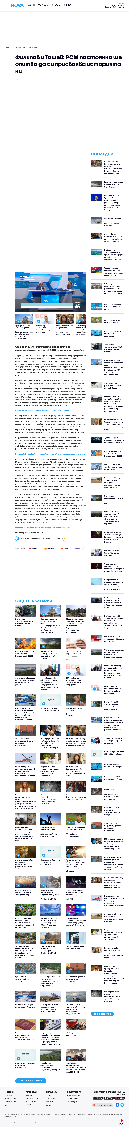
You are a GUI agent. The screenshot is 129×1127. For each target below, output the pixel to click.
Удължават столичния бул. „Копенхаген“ (22, 979)
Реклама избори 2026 (16, 1114)
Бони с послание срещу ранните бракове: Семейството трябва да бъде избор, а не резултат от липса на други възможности (25, 801)
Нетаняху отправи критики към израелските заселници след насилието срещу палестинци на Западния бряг (112, 202)
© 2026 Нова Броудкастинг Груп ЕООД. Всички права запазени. (21, 1122)
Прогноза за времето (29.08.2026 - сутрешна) (50, 862)
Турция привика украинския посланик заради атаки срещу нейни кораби (114, 271)
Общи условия (71, 1114)
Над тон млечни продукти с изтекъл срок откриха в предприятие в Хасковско (49, 771)
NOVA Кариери (72, 1098)
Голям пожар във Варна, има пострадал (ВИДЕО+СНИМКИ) (48, 949)
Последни (8, 1095)
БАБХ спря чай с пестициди (72, 1034)
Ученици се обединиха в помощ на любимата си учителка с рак (76, 797)
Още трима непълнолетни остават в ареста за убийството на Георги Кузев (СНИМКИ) (76, 1067)
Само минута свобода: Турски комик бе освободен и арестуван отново (114, 567)
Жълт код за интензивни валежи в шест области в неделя (49, 655)
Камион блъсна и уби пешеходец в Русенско (25, 1006)
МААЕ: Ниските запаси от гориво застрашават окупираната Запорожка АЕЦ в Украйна (112, 518)
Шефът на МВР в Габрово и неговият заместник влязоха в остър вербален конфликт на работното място (24, 713)
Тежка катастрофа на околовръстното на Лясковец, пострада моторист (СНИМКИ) (75, 894)
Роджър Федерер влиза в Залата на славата (112, 552)
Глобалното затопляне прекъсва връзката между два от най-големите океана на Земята (113, 254)
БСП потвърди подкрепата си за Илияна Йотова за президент (74, 681)
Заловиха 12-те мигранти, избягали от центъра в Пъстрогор (24, 742)
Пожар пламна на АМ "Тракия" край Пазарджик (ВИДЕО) (24, 654)
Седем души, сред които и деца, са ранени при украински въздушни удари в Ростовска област (113, 863)
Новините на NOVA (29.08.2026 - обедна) (113, 778)
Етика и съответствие (115, 1114)
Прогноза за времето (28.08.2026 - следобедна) (25, 1065)
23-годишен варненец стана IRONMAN (75, 947)
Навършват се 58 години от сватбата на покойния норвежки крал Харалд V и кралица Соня (113, 622)
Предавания (50, 1098)
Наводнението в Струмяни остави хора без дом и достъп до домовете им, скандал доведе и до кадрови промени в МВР (25, 834)
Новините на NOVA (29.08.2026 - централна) (112, 333)
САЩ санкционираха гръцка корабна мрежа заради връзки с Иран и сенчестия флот (114, 602)
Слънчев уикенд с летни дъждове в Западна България (23, 892)
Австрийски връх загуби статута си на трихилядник (113, 466)
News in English (72, 1102)
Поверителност (81, 1114)
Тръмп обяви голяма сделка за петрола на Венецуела (113, 740)
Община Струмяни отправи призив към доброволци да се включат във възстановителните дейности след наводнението (75, 625)
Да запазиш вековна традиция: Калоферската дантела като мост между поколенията (24, 864)
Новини (31, 5)
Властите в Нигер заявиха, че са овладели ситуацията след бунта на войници (112, 482)
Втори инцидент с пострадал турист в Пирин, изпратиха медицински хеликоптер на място (25, 771)
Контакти (63, 1114)
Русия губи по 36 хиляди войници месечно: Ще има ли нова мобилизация (113, 705)
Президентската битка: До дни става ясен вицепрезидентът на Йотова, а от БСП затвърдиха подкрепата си (50, 625)
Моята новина (10, 1102)
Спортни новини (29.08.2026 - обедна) (113, 765)
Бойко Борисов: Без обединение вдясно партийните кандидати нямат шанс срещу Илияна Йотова (49, 683)
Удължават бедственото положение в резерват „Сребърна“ (50, 1066)
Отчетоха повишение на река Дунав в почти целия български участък (25, 681)
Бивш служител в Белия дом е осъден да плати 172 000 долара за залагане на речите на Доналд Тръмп (113, 290)
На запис (55, 5)
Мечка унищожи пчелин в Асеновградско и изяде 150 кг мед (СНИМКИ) (48, 799)
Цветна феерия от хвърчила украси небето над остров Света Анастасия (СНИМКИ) (49, 922)
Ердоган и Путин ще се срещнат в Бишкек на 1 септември (114, 639)
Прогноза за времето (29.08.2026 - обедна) (50, 709)
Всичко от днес (10, 1098)
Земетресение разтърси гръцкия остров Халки (112, 385)
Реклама (7, 1114)
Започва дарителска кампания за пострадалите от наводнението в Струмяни (50, 981)
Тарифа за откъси (46, 1114)
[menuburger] (6, 5)
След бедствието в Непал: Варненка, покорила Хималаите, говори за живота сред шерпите (50, 831)
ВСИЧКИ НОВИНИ (102, 1014)
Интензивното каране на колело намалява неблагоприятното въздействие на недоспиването (113, 167)
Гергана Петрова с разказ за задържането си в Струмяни (74, 711)
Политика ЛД (91, 1114)
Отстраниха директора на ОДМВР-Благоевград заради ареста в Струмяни (76, 921)
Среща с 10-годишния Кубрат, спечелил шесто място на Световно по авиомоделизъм (75, 831)
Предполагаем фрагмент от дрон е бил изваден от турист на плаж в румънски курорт (113, 584)
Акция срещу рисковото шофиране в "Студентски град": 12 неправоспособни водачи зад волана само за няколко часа (50, 1038)
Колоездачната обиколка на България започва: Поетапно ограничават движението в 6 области (75, 865)
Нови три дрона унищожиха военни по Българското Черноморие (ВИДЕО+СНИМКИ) (75, 1009)
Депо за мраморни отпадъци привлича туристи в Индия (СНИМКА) (113, 221)
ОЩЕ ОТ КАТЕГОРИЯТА (31, 1080)
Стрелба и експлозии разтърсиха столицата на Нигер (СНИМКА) (114, 917)
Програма (43, 5)
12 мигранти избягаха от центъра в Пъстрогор (75, 979)
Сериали (49, 1102)
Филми (48, 1105)
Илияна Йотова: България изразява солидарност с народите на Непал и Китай (75, 771)
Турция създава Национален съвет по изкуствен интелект (114, 440)
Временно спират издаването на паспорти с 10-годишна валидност (24, 1036)
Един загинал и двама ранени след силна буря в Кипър (113, 184)
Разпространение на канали (32, 1114)
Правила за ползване (102, 1114)
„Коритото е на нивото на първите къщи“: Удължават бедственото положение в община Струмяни (24, 951)
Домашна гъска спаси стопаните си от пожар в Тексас (114, 320)
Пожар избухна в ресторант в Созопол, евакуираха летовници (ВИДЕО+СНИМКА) (50, 894)
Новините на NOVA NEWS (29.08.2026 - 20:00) (112, 306)
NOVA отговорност (74, 1095)
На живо (67, 5)
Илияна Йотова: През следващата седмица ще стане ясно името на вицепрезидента (76, 742)
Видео (7, 1105)
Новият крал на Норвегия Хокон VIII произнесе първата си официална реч (113, 237)
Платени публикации (10, 1116)
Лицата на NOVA (32, 1098)
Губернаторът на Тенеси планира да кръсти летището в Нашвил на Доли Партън (113, 537)
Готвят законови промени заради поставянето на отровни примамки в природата (24, 922)
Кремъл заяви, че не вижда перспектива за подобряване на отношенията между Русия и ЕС (114, 424)
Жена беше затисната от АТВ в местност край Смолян (24, 622)
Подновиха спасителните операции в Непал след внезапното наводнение (112, 794)
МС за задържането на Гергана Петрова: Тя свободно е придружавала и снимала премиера (49, 743)
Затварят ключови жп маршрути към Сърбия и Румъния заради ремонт (50, 1008)
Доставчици (56, 1114)
